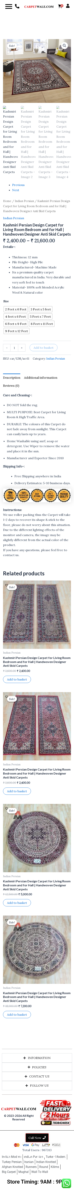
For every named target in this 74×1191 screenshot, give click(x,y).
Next (15, 190)
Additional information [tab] (40, 377)
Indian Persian (24, 201)
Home (7, 201)
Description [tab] (11, 377)
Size (6, 301)
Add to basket (44, 347)
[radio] (16, 309)
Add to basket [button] (17, 679)
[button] (64, 45)
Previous (18, 185)
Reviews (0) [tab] (11, 385)
